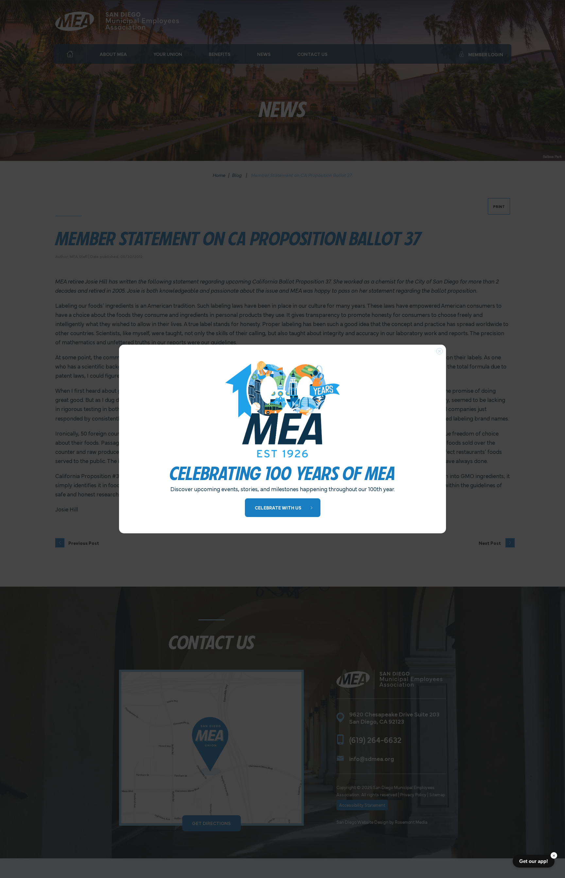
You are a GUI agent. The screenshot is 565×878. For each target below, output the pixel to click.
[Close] (439, 351)
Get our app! (533, 861)
